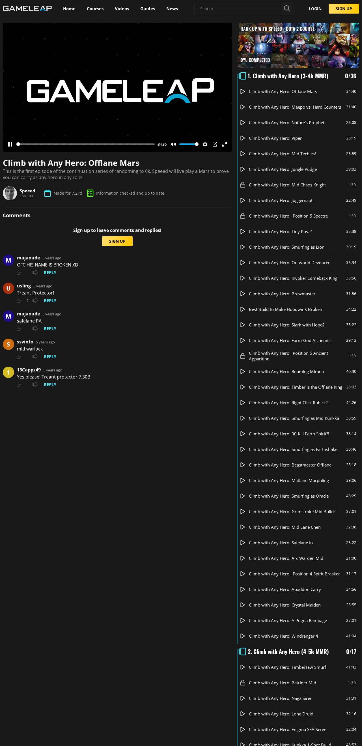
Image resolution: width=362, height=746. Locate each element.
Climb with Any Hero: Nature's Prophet (286, 122)
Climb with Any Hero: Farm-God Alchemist (290, 340)
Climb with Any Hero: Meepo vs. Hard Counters (295, 107)
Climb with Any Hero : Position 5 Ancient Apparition (288, 356)
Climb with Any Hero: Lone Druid (281, 714)
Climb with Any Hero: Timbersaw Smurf (287, 667)
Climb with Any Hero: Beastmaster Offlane (290, 465)
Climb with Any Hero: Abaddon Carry (285, 589)
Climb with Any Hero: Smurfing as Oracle (289, 496)
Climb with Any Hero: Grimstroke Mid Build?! (293, 511)
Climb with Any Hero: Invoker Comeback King (293, 278)
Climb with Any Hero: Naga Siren (281, 698)
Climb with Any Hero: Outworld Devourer (289, 262)
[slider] (85, 144)
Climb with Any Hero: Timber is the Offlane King (295, 387)
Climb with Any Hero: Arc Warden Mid (286, 558)
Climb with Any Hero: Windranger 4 (283, 636)
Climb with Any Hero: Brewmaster (282, 293)
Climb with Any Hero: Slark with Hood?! (287, 325)
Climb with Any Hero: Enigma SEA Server (288, 729)
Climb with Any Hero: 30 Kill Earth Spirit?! (289, 434)
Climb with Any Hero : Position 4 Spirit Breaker (294, 574)
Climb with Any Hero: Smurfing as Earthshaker (294, 449)
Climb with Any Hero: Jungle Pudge (283, 169)
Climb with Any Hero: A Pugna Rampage (288, 620)
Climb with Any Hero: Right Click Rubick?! (289, 402)
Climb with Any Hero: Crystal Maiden (285, 605)
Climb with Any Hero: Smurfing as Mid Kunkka (294, 418)
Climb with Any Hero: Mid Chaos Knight (287, 185)
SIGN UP (344, 8)
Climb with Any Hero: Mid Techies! (282, 153)
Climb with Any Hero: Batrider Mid (282, 682)
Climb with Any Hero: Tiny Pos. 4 (281, 231)
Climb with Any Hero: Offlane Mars (283, 91)
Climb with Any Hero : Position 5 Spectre (288, 216)
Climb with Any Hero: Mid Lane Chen (285, 527)
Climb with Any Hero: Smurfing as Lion (286, 247)
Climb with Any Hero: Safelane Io (281, 542)
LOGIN (315, 8)
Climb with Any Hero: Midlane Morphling (289, 480)
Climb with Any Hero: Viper (275, 138)
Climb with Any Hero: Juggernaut (281, 200)
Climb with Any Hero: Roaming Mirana (286, 371)
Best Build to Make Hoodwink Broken (285, 309)
